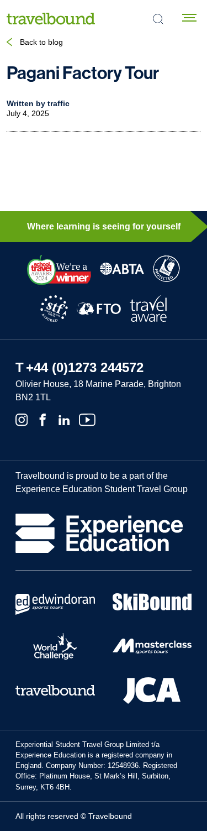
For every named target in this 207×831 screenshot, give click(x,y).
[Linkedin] (64, 419)
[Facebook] (42, 419)
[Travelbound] (51, 18)
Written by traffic (38, 103)
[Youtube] (87, 419)
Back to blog (41, 42)
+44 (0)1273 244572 (85, 367)
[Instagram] (21, 419)
